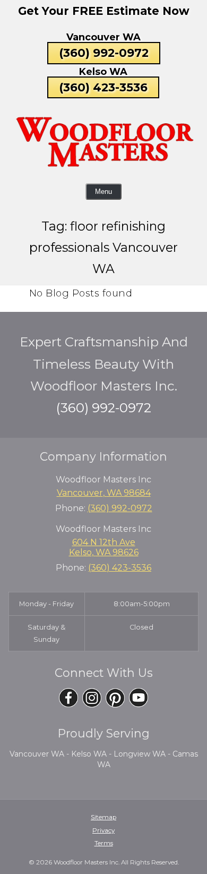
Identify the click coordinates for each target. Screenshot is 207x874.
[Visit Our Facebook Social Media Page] (68, 698)
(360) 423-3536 (103, 87)
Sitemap (103, 817)
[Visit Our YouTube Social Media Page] (138, 698)
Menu (103, 192)
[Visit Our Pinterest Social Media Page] (115, 698)
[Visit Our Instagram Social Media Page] (91, 698)
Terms (103, 843)
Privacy (103, 830)
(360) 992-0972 (104, 53)
